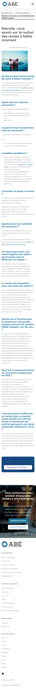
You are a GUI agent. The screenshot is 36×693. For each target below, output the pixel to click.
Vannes (4, 656)
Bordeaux (5, 652)
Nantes (4, 641)
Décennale (5, 592)
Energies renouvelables (10, 568)
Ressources (6, 626)
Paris (3, 645)
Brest (3, 663)
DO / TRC (5, 596)
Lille (3, 660)
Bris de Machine (7, 607)
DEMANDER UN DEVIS (18, 520)
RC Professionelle (8, 588)
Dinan (4, 667)
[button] (32, 4)
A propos (5, 623)
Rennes (4, 637)
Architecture (6, 561)
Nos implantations (8, 634)
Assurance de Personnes (10, 610)
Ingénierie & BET (7, 576)
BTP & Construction (8, 557)
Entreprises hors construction (12, 572)
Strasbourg (6, 649)
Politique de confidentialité (11, 685)
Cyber (4, 599)
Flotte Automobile (8, 603)
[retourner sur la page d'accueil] (7, 4)
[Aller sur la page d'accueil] (18, 544)
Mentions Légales (8, 680)
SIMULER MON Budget (18, 527)
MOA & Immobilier (8, 565)
